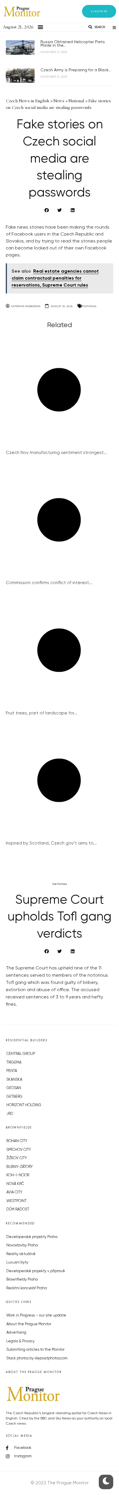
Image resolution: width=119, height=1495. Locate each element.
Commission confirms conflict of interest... (49, 583)
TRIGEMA (13, 1062)
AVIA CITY (14, 1192)
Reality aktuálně (21, 1254)
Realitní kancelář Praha (26, 1288)
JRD (9, 1114)
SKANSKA (14, 1080)
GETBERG (14, 1097)
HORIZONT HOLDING (23, 1105)
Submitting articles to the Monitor (35, 1350)
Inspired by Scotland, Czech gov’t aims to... (51, 843)
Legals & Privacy (20, 1341)
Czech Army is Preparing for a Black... (75, 70)
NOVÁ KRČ (15, 1184)
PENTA (11, 1071)
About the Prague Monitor (28, 1324)
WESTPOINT (16, 1201)
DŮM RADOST (17, 1209)
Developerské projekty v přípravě (35, 1271)
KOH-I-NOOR (17, 1175)
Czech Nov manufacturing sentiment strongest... (56, 453)
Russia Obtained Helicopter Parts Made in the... (72, 44)
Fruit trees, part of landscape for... (41, 713)
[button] (99, 11)
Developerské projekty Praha (31, 1237)
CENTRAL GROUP (20, 1054)
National (89, 306)
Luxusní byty (17, 1262)
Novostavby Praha (22, 1245)
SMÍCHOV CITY (18, 1150)
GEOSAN (13, 1088)
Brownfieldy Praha (22, 1279)
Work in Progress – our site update (36, 1315)
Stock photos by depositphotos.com (37, 1358)
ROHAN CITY (16, 1141)
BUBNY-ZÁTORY (19, 1167)
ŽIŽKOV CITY (16, 1158)
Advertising (16, 1332)
